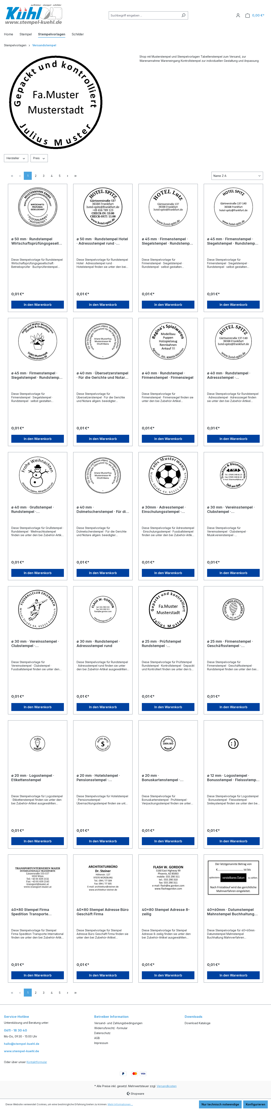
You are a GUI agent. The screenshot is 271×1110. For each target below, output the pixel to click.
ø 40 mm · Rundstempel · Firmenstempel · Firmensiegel (167, 375)
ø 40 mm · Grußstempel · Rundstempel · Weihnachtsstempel (32, 509)
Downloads (193, 1017)
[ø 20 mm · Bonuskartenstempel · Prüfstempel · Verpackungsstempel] (168, 743)
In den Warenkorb (38, 305)
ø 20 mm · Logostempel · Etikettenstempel (32, 777)
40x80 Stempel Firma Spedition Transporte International (30, 912)
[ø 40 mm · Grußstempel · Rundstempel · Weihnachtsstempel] (37, 475)
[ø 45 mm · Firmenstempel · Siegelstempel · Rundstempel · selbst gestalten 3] (168, 207)
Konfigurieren (255, 1104)
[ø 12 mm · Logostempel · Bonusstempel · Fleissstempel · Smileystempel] (233, 743)
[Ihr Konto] (238, 15)
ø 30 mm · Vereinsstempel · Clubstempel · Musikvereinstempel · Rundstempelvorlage (231, 509)
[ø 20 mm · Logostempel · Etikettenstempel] (37, 743)
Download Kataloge (197, 1023)
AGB (97, 1038)
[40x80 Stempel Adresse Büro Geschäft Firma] (103, 878)
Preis (36, 158)
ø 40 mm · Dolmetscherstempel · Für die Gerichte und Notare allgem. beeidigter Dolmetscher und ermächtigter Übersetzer (102, 509)
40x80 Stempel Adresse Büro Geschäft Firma (103, 912)
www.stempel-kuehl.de (21, 1051)
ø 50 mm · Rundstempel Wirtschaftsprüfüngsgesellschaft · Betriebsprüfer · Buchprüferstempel (37, 241)
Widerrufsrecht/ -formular (111, 1028)
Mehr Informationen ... (120, 1104)
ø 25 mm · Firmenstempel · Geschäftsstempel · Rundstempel (230, 643)
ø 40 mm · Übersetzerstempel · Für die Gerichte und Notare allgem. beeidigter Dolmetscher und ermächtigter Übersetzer (102, 375)
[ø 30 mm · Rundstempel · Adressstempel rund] (103, 609)
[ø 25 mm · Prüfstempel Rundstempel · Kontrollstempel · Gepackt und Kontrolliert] (168, 609)
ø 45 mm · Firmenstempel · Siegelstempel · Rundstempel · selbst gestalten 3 (167, 241)
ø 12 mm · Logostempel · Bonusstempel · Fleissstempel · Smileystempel (233, 777)
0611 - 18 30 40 (15, 1030)
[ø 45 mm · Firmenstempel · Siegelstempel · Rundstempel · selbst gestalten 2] (233, 207)
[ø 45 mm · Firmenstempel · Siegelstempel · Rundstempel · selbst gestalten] (37, 341)
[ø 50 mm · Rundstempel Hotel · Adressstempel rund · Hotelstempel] (103, 207)
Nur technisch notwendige (220, 1104)
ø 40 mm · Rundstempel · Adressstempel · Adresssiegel (228, 375)
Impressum (101, 1043)
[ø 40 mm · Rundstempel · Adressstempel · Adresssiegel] (233, 341)
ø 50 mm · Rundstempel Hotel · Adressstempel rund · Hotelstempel (102, 241)
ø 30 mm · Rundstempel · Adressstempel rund (98, 643)
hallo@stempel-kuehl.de (21, 1043)
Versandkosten (167, 1086)
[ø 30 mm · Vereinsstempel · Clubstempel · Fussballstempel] (37, 609)
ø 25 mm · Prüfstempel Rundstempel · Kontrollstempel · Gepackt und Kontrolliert (164, 643)
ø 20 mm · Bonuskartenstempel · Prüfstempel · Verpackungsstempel (161, 777)
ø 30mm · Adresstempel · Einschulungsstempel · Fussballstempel (164, 509)
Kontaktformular (37, 1062)
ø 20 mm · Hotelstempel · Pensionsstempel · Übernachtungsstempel (98, 777)
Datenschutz (102, 1033)
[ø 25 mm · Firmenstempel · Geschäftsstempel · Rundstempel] (233, 609)
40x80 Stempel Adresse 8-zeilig (166, 912)
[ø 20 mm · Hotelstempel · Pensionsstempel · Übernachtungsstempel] (103, 743)
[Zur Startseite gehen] (33, 14)
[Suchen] (183, 15)
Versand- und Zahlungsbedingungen (118, 1023)
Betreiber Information (111, 1017)
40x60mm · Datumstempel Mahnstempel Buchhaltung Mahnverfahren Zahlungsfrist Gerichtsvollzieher (233, 912)
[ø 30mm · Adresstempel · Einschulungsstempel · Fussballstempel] (168, 475)
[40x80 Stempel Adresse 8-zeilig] (168, 878)
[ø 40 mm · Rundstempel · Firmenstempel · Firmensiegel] (168, 341)
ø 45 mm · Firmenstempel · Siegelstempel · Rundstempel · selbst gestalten (36, 375)
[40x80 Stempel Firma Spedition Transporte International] (37, 878)
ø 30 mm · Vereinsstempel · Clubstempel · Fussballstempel (35, 643)
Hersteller (13, 158)
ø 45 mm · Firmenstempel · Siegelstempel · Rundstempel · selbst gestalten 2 (232, 241)
